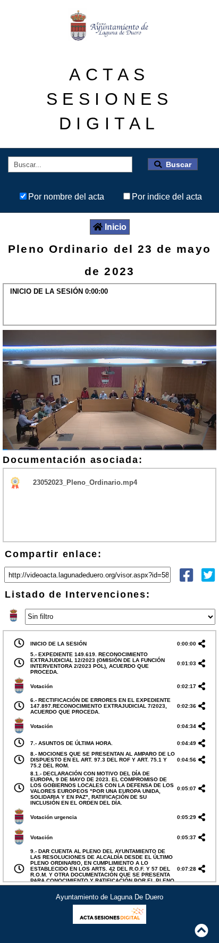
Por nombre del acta (66, 196)
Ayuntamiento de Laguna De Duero (109, 897)
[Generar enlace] (203, 644)
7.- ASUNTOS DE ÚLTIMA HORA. (71, 743)
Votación (41, 686)
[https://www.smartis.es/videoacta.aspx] (109, 920)
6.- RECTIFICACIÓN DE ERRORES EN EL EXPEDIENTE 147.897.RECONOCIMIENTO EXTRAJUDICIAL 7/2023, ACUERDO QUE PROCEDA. (100, 706)
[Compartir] (186, 577)
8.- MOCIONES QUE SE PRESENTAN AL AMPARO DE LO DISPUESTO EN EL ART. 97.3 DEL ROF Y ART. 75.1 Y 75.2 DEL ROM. (102, 759)
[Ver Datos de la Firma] (15, 482)
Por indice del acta (167, 196)
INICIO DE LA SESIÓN (58, 644)
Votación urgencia (53, 817)
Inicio (116, 226)
